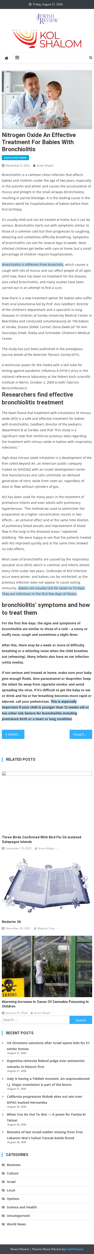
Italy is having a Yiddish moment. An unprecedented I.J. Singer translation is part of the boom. (48, 1081)
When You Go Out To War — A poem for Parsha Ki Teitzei (46, 1117)
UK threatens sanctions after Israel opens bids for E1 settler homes (48, 1046)
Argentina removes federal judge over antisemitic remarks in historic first (46, 1064)
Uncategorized (18, 1215)
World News (16, 1224)
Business (14, 1165)
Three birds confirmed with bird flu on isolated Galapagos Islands (41, 839)
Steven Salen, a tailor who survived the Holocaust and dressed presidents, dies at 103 (16, 734)
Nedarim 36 (11, 922)
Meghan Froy (45, 928)
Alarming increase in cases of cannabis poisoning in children (45, 1004)
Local (11, 1190)
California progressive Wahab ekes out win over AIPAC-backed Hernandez (44, 1099)
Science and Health (15, 157)
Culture (12, 1173)
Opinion (13, 1198)
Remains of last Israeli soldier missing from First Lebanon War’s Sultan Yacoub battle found (45, 1135)
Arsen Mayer (45, 165)
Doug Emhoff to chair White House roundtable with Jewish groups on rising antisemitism (82, 734)
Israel (11, 1182)
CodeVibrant (74, 1249)
